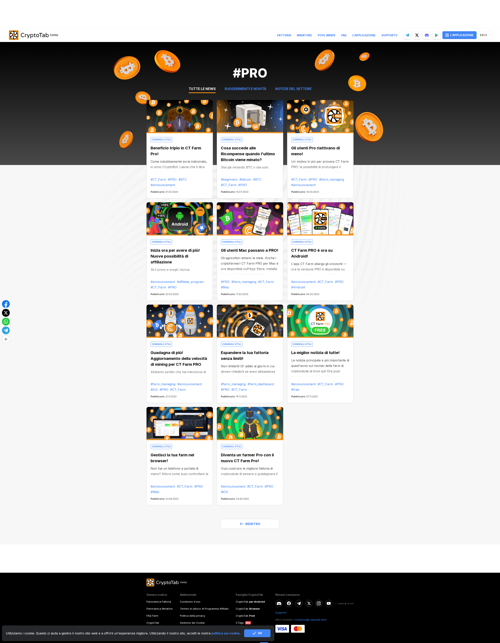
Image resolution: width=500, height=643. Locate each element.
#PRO (172, 179)
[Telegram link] (298, 603)
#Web (155, 492)
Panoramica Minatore (159, 608)
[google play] (436, 35)
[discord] (427, 35)
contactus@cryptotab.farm (310, 619)
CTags (240, 622)
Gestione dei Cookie (192, 622)
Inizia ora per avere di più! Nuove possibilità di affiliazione (175, 256)
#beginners (229, 179)
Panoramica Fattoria (158, 601)
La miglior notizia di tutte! (315, 352)
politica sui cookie (225, 633)
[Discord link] (278, 603)
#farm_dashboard (261, 384)
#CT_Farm (158, 179)
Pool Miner (326, 35)
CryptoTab (152, 622)
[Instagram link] (318, 603)
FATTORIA (284, 35)
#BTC (183, 179)
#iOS (154, 390)
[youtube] (328, 603)
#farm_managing (331, 179)
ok (260, 633)
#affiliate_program (190, 282)
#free (295, 390)
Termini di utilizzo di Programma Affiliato (204, 608)
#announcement (163, 185)
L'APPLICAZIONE (461, 35)
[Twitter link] (308, 603)
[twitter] (417, 35)
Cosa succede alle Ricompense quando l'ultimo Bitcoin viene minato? (248, 154)
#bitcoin (245, 179)
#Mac (225, 287)
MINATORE (304, 35)
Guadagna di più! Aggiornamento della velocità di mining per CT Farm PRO (179, 358)
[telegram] (407, 35)
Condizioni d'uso (190, 601)
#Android (298, 287)
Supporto (389, 35)
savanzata (340, 377)
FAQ (343, 35)
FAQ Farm (152, 615)
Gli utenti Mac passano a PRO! (249, 250)
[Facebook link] (288, 603)
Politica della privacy (192, 615)
